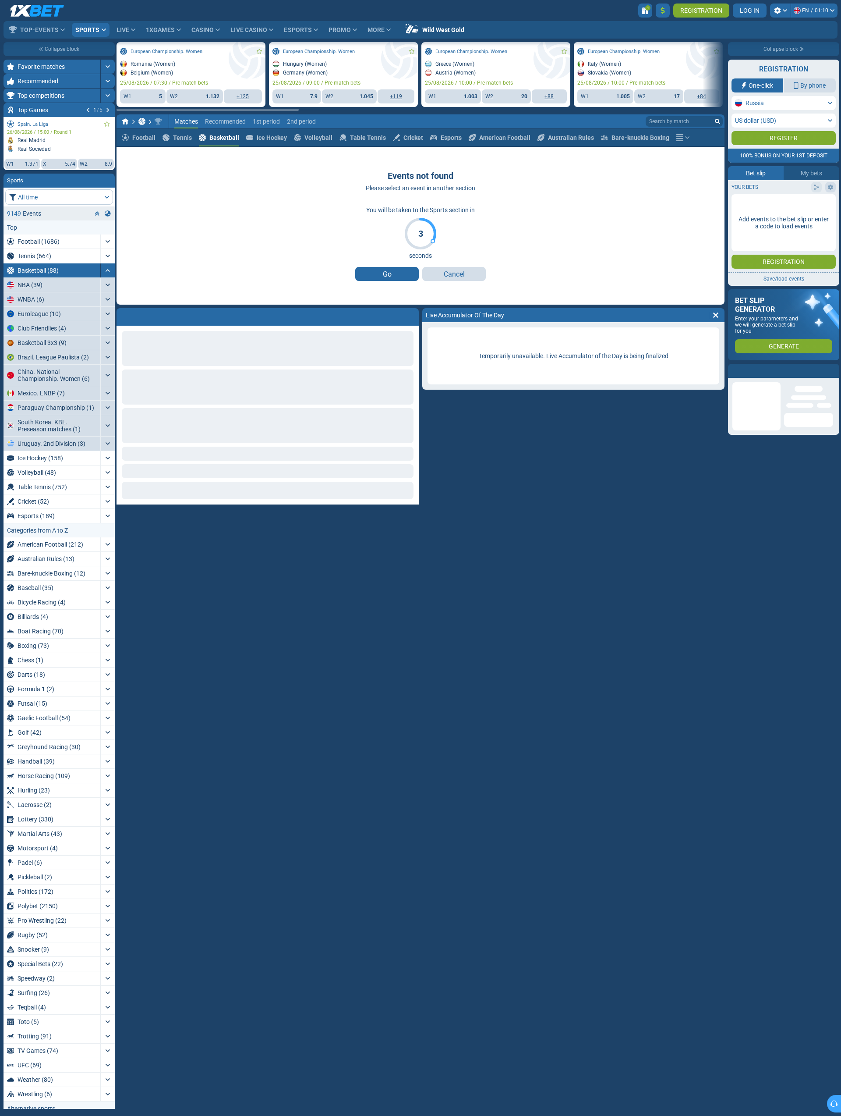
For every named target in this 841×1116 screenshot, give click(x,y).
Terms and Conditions (804, 175)
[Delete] (410, 315)
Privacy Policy (755, 180)
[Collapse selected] (97, 213)
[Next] (107, 110)
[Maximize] (107, 67)
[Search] (717, 121)
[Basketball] (142, 121)
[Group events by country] (107, 213)
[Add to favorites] (106, 124)
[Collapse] (107, 270)
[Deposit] (663, 11)
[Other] (683, 137)
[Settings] (780, 11)
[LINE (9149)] (125, 121)
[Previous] (88, 110)
